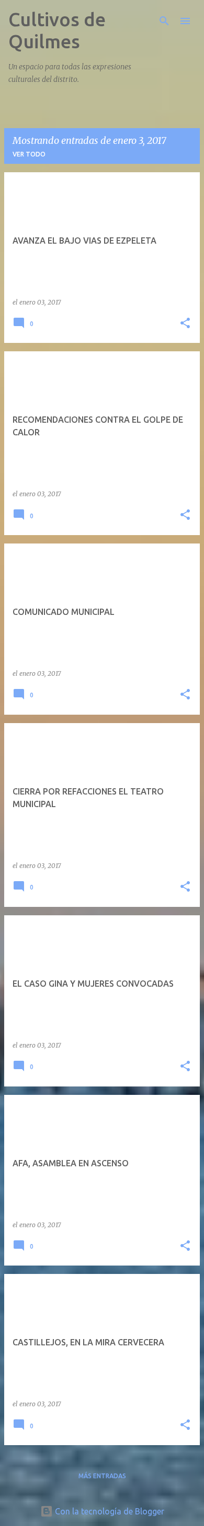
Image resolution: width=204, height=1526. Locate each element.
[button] (185, 324)
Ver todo (29, 154)
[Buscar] (164, 21)
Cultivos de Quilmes (57, 30)
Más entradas (102, 1475)
